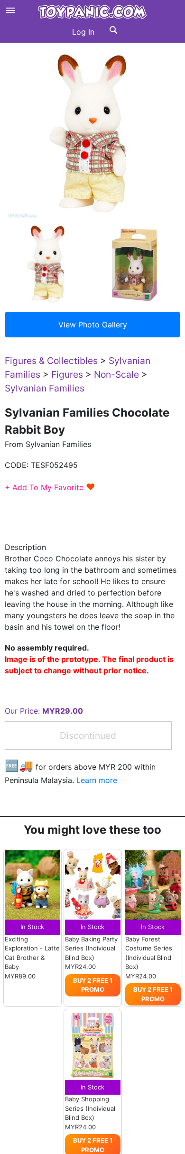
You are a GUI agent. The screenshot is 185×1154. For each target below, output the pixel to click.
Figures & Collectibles (51, 360)
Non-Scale (116, 374)
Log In (83, 32)
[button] (113, 31)
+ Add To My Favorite (50, 487)
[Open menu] (10, 10)
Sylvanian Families (44, 388)
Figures (67, 374)
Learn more (96, 780)
